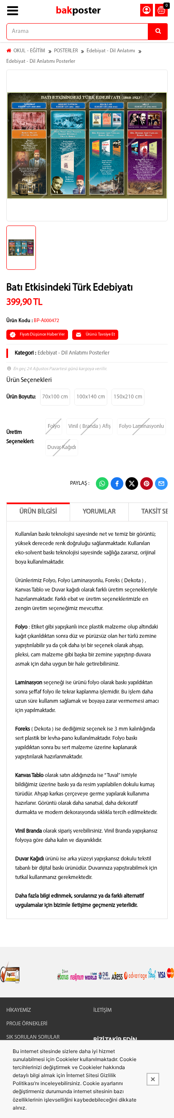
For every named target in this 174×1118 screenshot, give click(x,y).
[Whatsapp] (102, 483)
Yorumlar (99, 511)
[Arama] (158, 31)
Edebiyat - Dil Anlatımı (111, 51)
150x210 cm (128, 397)
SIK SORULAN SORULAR (33, 1037)
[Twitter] (131, 483)
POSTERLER (66, 51)
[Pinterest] (146, 483)
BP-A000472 (46, 320)
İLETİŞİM (102, 1010)
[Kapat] (153, 1079)
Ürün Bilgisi (38, 511)
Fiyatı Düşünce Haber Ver (42, 334)
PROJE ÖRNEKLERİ (26, 1024)
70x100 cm (55, 397)
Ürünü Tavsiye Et (100, 334)
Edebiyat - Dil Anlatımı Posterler (40, 61)
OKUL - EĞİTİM (29, 51)
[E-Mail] (161, 483)
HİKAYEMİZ (18, 1010)
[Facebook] (117, 483)
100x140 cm (90, 397)
